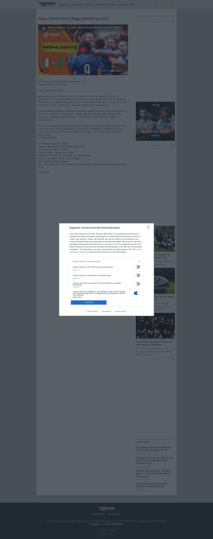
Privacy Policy (120, 311)
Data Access (106, 311)
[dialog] (106, 269)
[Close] (149, 228)
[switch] (137, 267)
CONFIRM (88, 302)
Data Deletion (92, 311)
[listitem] (106, 261)
